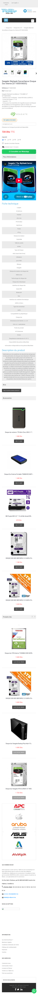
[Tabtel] (11, 11)
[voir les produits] (19, 808)
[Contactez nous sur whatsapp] (34, 991)
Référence (5, 88)
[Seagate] (19, 114)
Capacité (4, 137)
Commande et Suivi (7, 966)
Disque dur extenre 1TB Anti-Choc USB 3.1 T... (19, 432)
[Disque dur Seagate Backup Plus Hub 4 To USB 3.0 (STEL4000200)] (19, 729)
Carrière (4, 952)
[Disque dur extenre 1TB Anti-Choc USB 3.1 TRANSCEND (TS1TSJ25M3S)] (19, 418)
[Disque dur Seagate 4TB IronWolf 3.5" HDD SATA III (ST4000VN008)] (19, 774)
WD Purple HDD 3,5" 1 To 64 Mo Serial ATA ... (19, 516)
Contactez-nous (6, 963)
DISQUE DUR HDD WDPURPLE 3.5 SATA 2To (19, 558)
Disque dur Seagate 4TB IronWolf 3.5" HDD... (19, 789)
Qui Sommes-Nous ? (7, 940)
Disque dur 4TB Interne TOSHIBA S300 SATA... (19, 653)
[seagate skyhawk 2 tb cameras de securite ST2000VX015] (25, 72)
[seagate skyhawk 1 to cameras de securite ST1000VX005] (5, 72)
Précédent (2, 73)
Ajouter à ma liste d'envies (11, 143)
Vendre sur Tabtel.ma (7, 970)
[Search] (32, 20)
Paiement (4, 949)
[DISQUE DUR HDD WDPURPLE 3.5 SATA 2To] (19, 544)
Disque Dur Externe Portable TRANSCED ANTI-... (19, 474)
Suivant (36, 73)
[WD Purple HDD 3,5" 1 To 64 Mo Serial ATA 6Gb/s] (19, 502)
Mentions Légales (7, 942)
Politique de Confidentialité (9, 947)
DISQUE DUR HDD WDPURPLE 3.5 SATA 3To (19, 600)
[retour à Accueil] (2, 27)
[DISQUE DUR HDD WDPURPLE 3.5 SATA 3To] (19, 586)
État (3, 91)
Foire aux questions (7, 973)
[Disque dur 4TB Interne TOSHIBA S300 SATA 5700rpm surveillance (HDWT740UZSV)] (19, 638)
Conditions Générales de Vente (10, 944)
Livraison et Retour (7, 968)
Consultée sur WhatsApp (19, 152)
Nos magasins (9, 980)
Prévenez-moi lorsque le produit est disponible (15, 127)
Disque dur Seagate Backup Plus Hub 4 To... (19, 743)
